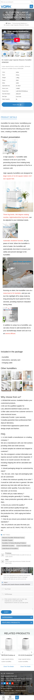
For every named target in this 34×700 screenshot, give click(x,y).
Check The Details (9, 666)
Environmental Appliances (20, 23)
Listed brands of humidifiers (10, 548)
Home (9, 23)
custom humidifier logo (23, 545)
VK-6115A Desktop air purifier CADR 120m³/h (25, 655)
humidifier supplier (7, 540)
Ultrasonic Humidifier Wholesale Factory (13, 537)
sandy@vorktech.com (11, 676)
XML (12, 690)
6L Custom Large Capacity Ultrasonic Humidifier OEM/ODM (16, 584)
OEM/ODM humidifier (8, 545)
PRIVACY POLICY (21, 690)
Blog (2, 690)
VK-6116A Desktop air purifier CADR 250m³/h (8, 655)
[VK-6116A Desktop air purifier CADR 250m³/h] (9, 644)
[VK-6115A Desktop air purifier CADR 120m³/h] (25, 644)
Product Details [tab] (9, 117)
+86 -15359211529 (8, 673)
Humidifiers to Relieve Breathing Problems (14, 543)
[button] (31, 652)
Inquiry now (16, 104)
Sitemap (7, 690)
